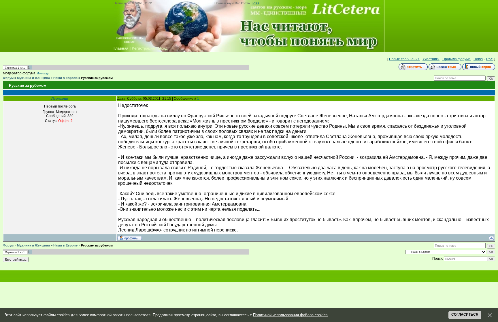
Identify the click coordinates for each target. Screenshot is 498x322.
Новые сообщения (404, 59)
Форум (8, 78)
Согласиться (464, 314)
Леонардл (43, 73)
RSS (255, 3)
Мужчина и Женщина (33, 78)
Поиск (478, 59)
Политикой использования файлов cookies (290, 315)
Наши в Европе (65, 78)
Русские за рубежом (97, 78)
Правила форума (456, 59)
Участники (430, 59)
